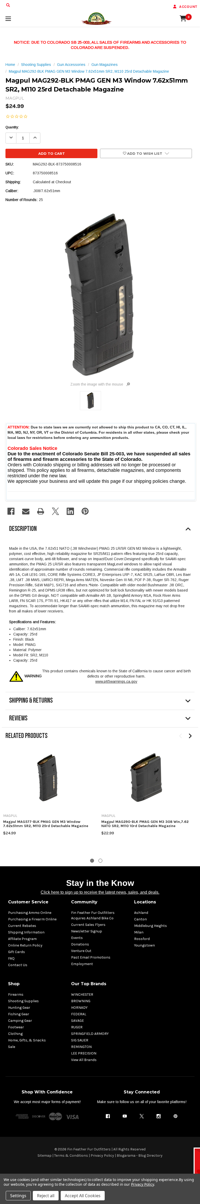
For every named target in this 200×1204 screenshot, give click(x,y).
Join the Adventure (150, 642)
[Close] (195, 561)
